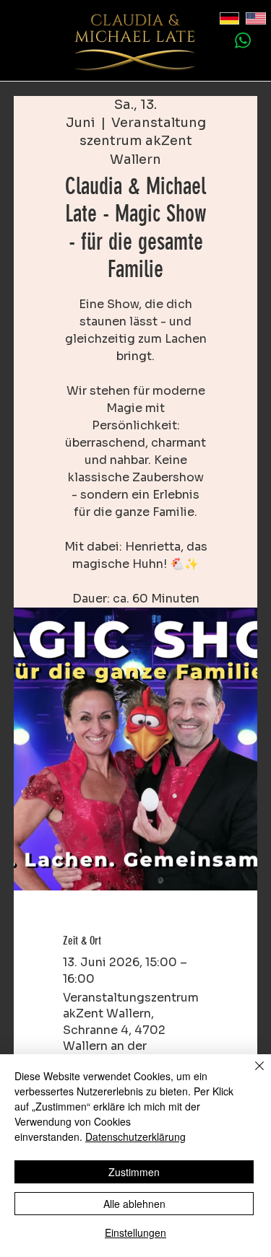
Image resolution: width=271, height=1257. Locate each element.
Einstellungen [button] (135, 1232)
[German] (222, 19)
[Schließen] (250, 1074)
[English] (248, 19)
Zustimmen (134, 1172)
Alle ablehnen (134, 1203)
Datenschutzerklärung (135, 1136)
